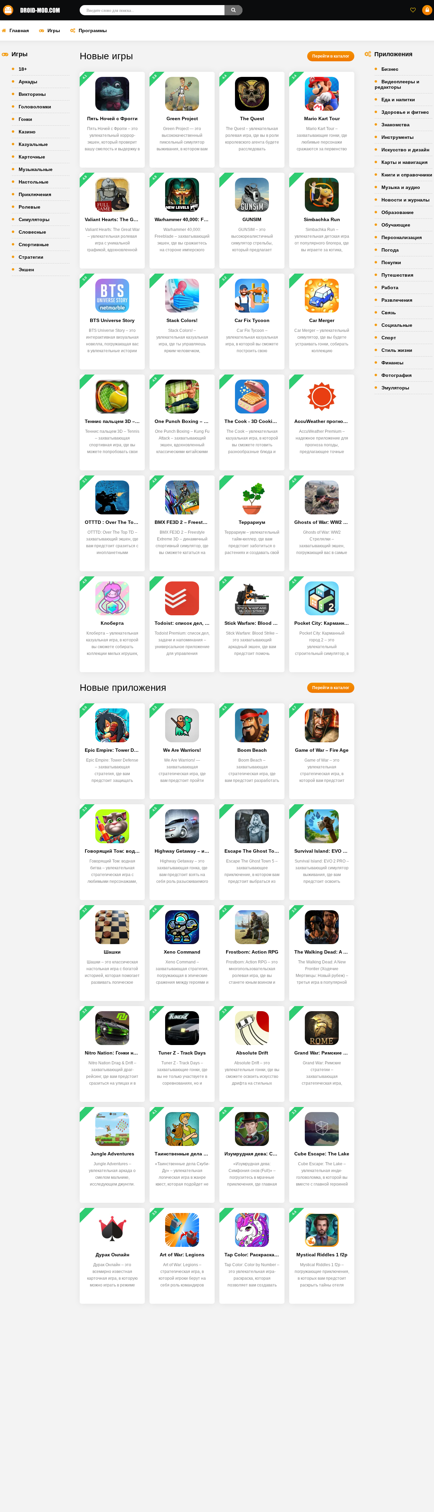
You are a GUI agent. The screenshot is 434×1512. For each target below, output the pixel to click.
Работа (389, 287)
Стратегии (31, 257)
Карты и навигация (404, 162)
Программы (93, 30)
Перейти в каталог (330, 56)
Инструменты (397, 137)
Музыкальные (36, 169)
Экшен (26, 269)
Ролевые (29, 207)
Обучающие (395, 225)
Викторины (32, 94)
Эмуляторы (395, 387)
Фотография (396, 375)
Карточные (32, 156)
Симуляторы (34, 219)
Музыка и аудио (400, 187)
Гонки (25, 119)
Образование (397, 212)
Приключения (35, 194)
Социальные (396, 325)
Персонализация (401, 237)
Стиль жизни (396, 350)
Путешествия (397, 275)
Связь (388, 312)
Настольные (33, 182)
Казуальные (33, 144)
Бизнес (389, 69)
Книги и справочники (406, 174)
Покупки (391, 262)
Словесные (32, 232)
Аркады (28, 81)
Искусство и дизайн (405, 149)
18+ (23, 69)
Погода (390, 250)
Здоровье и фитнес (405, 112)
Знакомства (395, 124)
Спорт (388, 337)
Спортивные (34, 244)
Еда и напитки (398, 99)
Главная (19, 30)
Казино (27, 131)
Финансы (392, 362)
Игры (53, 30)
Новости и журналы (405, 200)
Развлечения (396, 300)
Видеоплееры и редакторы (397, 84)
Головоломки (35, 106)
